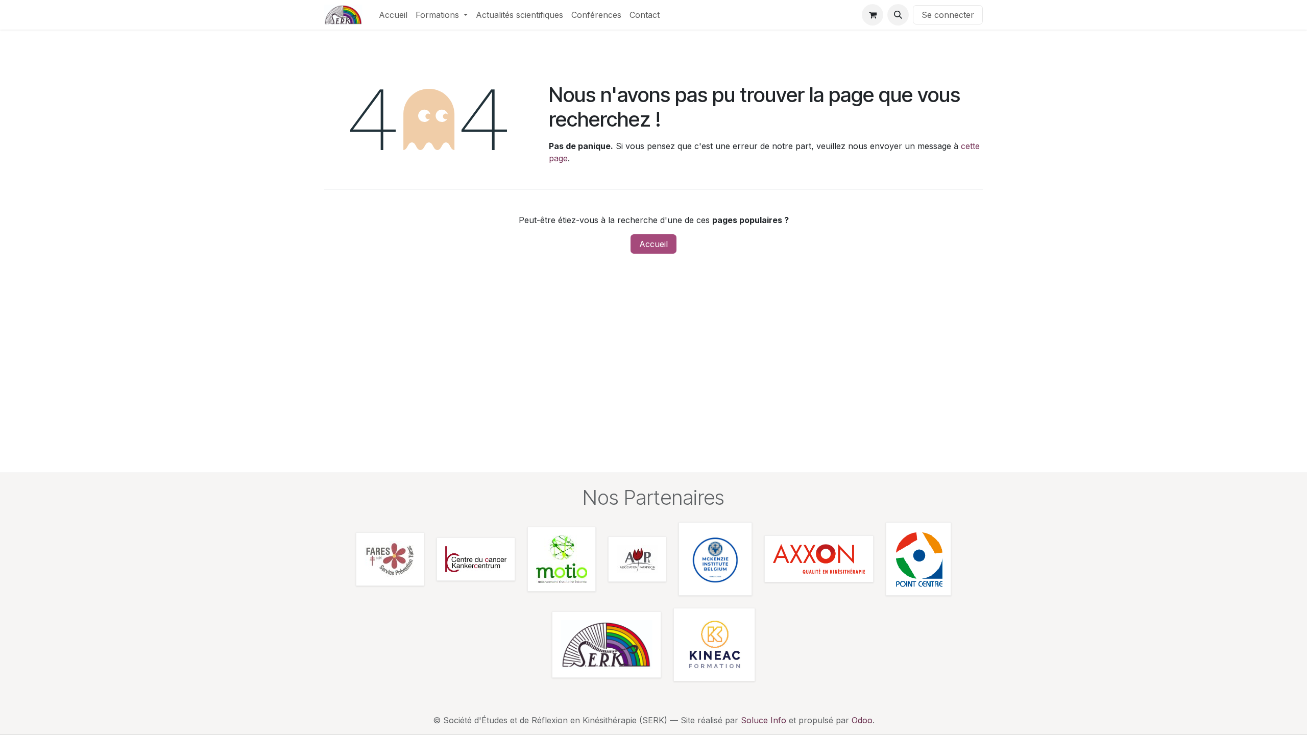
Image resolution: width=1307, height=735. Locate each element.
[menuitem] (393, 15)
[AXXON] (819, 558)
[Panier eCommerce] (872, 15)
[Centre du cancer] (476, 559)
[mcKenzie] (715, 559)
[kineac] (714, 644)
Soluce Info (763, 720)
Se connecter (948, 15)
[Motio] (561, 559)
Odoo (862, 720)
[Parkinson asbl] (637, 559)
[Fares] (390, 559)
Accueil (653, 244)
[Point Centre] (918, 559)
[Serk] (606, 644)
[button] (898, 15)
